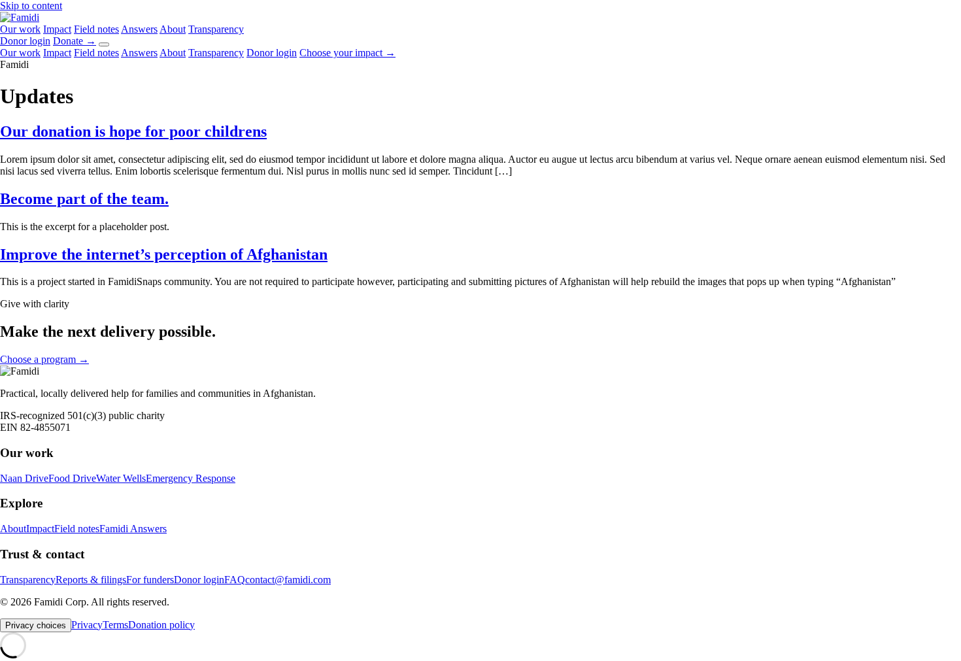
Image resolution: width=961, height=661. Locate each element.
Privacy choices (35, 625)
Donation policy (161, 624)
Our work (20, 29)
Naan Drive (24, 478)
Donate (74, 40)
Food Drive (72, 478)
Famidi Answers (133, 528)
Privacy (87, 624)
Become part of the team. (84, 198)
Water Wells (121, 478)
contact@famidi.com (288, 579)
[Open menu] (104, 44)
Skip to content (31, 5)
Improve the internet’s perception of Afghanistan (164, 254)
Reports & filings (91, 579)
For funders (150, 579)
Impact (57, 29)
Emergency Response (190, 478)
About (173, 29)
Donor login (25, 40)
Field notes (96, 29)
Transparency (216, 29)
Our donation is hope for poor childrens (133, 131)
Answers (139, 29)
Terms (115, 624)
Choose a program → (44, 359)
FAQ (234, 579)
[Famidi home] (19, 17)
